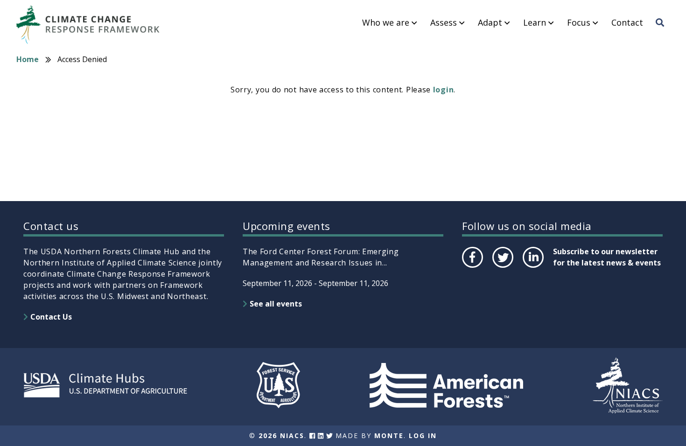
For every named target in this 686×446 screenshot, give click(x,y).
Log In (423, 435)
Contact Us (51, 317)
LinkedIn (532, 267)
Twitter (502, 267)
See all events (276, 304)
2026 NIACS (281, 435)
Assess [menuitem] (443, 23)
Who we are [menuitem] (385, 23)
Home (27, 59)
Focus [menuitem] (578, 23)
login (443, 89)
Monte (389, 435)
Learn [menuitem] (534, 23)
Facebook (471, 267)
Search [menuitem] (663, 31)
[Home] (92, 24)
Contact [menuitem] (627, 23)
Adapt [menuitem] (490, 23)
